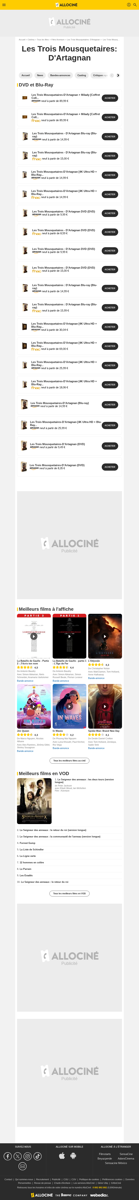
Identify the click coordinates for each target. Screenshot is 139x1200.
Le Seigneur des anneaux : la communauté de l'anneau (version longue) (60, 836)
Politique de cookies (89, 1179)
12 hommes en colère (32, 862)
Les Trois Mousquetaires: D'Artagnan (83, 40)
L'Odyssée (94, 661)
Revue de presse (42, 1183)
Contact (8, 1179)
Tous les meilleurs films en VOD (69, 893)
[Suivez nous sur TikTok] (38, 1156)
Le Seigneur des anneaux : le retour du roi (44, 882)
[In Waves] (70, 706)
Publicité (56, 1179)
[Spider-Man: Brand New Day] (105, 706)
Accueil (22, 40)
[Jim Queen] (34, 706)
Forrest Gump (27, 843)
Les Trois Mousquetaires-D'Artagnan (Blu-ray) (60, 403)
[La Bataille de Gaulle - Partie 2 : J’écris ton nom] (34, 636)
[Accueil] (66, 5)
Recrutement (42, 1179)
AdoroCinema (126, 1158)
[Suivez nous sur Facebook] (8, 1156)
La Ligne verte (28, 856)
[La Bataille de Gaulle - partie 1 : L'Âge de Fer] (70, 636)
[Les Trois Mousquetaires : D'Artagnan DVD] (25, 250)
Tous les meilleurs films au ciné (69, 760)
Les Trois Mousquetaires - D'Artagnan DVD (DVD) (63, 211)
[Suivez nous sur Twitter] (18, 1156)
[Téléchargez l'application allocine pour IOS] (64, 1155)
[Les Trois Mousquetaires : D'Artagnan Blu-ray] (25, 288)
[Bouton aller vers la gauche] (112, 75)
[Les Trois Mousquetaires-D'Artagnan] (24, 404)
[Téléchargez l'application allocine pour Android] (75, 1155)
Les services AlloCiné (84, 1183)
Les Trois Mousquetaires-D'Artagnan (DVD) (57, 444)
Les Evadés (26, 875)
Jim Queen (23, 731)
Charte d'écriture (62, 1183)
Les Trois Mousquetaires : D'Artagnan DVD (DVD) (63, 248)
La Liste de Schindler (32, 849)
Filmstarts (105, 1154)
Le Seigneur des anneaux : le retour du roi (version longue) (53, 830)
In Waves (58, 731)
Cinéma (31, 40)
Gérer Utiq (103, 1183)
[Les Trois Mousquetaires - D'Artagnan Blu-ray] (25, 136)
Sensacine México (116, 1163)
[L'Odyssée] (105, 636)
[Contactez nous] (23, 1166)
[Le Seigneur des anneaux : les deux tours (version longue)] (34, 801)
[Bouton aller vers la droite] (118, 75)
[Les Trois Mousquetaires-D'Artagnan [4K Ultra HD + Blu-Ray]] (24, 174)
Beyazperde (105, 1158)
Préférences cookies (112, 1179)
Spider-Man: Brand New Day (103, 731)
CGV (73, 1179)
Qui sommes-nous (24, 1179)
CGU (66, 1179)
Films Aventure (57, 40)
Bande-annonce (25, 680)
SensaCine (126, 1154)
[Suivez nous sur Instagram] (28, 1156)
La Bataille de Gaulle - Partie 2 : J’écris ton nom (33, 662)
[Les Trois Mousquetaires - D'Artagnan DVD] (25, 213)
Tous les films (43, 40)
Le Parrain (25, 869)
